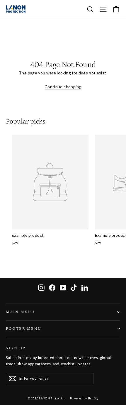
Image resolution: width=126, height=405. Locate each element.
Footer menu (23, 328)
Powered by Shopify (84, 398)
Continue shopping (63, 86)
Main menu (20, 312)
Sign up (15, 348)
